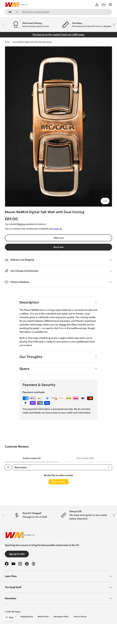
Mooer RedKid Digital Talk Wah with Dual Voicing (32, 42)
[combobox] (58, 12)
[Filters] (8, 467)
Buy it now (59, 247)
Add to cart (58, 237)
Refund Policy (43, 616)
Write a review (58, 481)
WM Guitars (15, 611)
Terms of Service (79, 616)
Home (7, 42)
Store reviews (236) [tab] (85, 458)
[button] (103, 4)
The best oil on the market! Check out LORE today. (58, 34)
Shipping (21, 224)
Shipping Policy (27, 616)
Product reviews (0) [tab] (32, 458)
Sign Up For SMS (17, 554)
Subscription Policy (61, 616)
